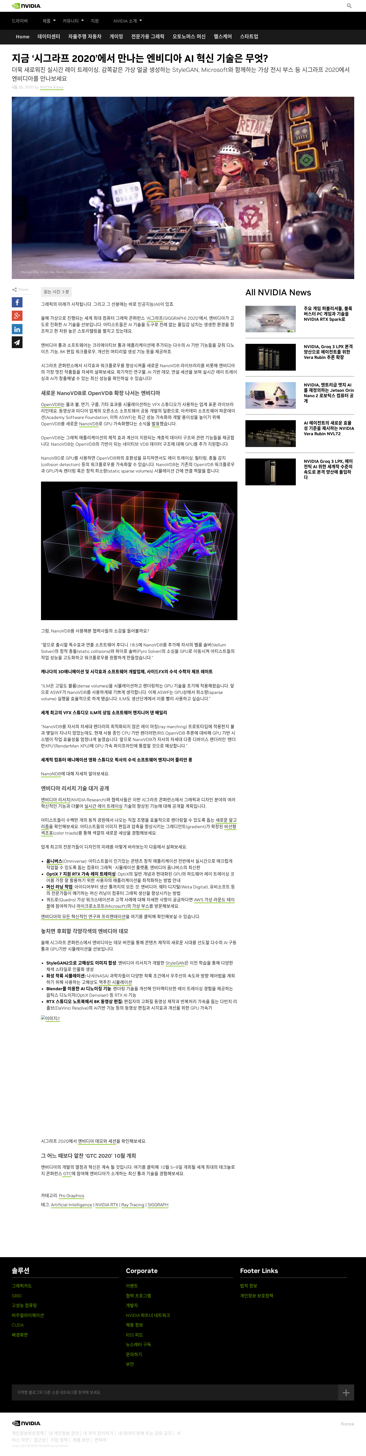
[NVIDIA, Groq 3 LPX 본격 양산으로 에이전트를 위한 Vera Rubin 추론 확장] (270, 357)
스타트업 (249, 36)
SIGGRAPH (158, 1204)
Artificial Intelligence (71, 1204)
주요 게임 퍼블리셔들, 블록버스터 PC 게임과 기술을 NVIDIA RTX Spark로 (328, 314)
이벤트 (132, 1286)
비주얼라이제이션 (28, 1315)
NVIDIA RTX (106, 1204)
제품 (47, 21)
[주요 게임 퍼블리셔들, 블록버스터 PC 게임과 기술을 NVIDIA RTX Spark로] (270, 319)
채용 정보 (134, 1325)
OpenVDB (51, 404)
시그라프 (155, 318)
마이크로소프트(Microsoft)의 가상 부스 (113, 906)
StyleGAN (175, 963)
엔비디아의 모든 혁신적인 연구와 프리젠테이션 (83, 916)
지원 (95, 21)
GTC (67, 1173)
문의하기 (134, 1354)
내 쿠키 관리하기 (98, 1433)
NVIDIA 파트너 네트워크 (148, 1315)
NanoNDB (51, 773)
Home (22, 36)
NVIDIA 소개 (125, 21)
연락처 (101, 1440)
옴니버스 (54, 861)
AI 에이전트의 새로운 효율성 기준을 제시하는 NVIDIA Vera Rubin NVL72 (329, 428)
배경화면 (20, 1335)
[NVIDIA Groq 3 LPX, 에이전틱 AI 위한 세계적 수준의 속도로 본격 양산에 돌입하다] (270, 472)
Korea (347, 1424)
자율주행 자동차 (85, 36)
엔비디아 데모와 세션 (97, 1141)
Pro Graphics (71, 1195)
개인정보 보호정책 (256, 1295)
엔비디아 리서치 (55, 799)
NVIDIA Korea (52, 87)
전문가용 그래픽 (148, 36)
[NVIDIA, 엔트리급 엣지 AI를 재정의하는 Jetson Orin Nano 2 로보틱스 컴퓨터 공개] (270, 395)
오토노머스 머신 (189, 36)
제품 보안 (81, 1440)
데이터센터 (49, 36)
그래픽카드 (22, 1286)
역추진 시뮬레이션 (115, 982)
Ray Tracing (132, 1204)
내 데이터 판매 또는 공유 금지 (145, 1433)
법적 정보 (248, 1286)
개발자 (132, 1305)
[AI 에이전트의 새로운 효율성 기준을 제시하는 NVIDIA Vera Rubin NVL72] (270, 433)
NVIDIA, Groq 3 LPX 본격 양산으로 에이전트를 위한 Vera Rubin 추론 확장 (328, 352)
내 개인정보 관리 (64, 1433)
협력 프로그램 (138, 1295)
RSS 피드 (134, 1335)
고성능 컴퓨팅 (24, 1305)
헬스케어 (223, 36)
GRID (17, 1295)
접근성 (40, 1440)
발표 (156, 423)
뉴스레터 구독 (138, 1344)
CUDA (18, 1325)
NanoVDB (89, 423)
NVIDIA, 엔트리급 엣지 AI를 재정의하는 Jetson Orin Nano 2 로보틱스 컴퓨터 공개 (329, 393)
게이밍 (116, 36)
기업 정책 (59, 1440)
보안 (130, 1364)
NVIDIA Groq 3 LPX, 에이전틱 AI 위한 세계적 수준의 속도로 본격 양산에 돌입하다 (328, 469)
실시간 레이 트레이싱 (103, 806)
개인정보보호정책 (28, 1433)
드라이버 (20, 21)
